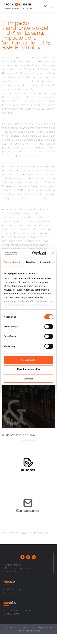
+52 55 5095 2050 (11, 592)
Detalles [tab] (30, 262)
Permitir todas (28, 360)
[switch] (48, 326)
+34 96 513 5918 (11, 613)
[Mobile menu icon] (52, 6)
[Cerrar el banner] (53, 253)
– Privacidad (9, 571)
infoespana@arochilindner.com (19, 610)
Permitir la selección (28, 369)
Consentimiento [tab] (12, 262)
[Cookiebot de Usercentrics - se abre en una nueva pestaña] (34, 253)
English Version (28, 440)
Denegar (28, 378)
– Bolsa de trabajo (12, 564)
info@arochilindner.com (15, 589)
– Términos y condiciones (16, 568)
